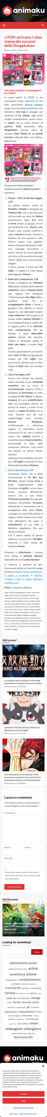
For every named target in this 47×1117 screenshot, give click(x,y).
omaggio (26, 615)
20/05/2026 (22, 783)
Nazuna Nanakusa (22, 612)
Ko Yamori (16, 607)
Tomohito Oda (23, 626)
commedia (15, 984)
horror (33, 993)
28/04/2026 (22, 932)
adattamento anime (23, 963)
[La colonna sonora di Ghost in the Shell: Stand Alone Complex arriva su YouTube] (23, 661)
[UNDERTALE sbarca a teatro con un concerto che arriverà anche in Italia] (23, 920)
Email (28, 847)
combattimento (30, 979)
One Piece (11, 1007)
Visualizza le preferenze (23, 1108)
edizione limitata (17, 601)
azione (31, 974)
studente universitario (30, 623)
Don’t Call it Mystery (18, 470)
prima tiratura (35, 618)
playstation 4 (12, 1011)
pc (28, 1007)
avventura (17, 974)
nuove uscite (34, 612)
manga (25, 609)
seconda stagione (14, 1016)
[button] (43, 1066)
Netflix (17, 1002)
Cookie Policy (13, 1114)
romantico (14, 621)
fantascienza (36, 988)
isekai (39, 993)
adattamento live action (18, 969)
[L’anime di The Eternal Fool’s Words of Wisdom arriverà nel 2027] (23, 707)
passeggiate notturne (20, 618)
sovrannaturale (15, 623)
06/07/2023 (24, 50)
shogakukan (24, 621)
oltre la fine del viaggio (13, 615)
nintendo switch (30, 1002)
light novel (17, 998)
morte (11, 612)
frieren (27, 601)
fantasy (10, 993)
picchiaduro (35, 1007)
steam (33, 1023)
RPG (39, 1012)
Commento (10, 813)
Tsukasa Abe (35, 626)
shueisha (11, 1019)
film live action (24, 993)
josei (10, 607)
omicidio (33, 615)
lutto (20, 609)
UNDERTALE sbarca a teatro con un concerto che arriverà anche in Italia (22, 928)
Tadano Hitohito (10, 626)
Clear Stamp (14, 595)
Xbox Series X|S (23, 1037)
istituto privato (25, 604)
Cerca (36, 952)
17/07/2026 (22, 686)
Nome (7, 847)
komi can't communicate (30, 607)
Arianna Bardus (12, 50)
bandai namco (12, 980)
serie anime (27, 1015)
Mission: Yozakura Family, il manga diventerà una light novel (23, 579)
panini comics (21, 1007)
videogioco (32, 1028)
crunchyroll (12, 988)
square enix (13, 1024)
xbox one (31, 1033)
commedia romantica (28, 595)
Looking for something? (17, 942)
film (18, 993)
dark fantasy (25, 988)
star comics (23, 1023)
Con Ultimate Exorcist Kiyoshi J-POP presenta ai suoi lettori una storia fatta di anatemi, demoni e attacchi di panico (22, 777)
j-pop (9, 997)
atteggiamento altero (22, 592)
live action (26, 998)
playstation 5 (28, 1011)
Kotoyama (8, 609)
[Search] (42, 25)
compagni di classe (11, 598)
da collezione (25, 598)
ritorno (7, 621)
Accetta (23, 1094)
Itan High (35, 604)
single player (20, 1019)
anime (11, 592)
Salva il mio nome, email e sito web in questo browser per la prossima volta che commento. (22, 875)
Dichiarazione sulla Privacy (28, 1114)
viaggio (15, 629)
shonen (32, 621)
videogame (14, 1028)
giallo (32, 601)
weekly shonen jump (19, 1033)
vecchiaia (8, 629)
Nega (23, 1101)
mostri (9, 1002)
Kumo (15, 609)
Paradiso (7, 618)
